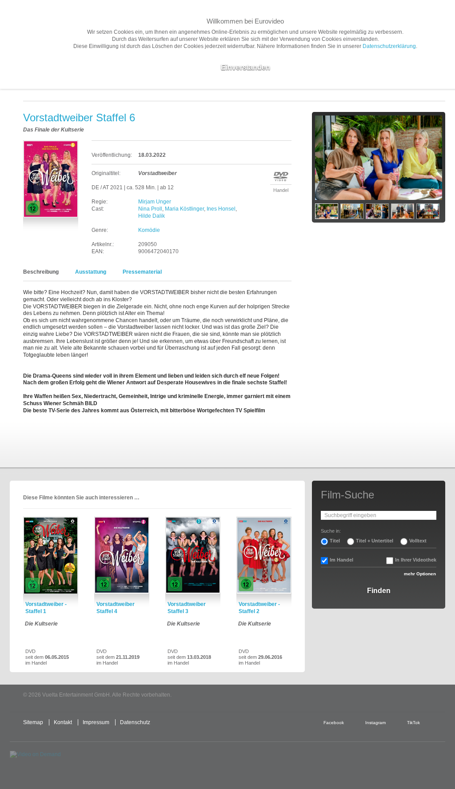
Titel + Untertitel (374, 540)
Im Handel (341, 559)
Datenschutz (135, 722)
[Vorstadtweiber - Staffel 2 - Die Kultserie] (263, 555)
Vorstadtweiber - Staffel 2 (259, 607)
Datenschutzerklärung (389, 46)
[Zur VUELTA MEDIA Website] (378, 695)
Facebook (333, 722)
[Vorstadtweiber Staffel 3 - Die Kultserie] (192, 555)
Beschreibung (41, 272)
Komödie (149, 230)
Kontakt (63, 722)
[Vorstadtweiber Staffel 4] (121, 555)
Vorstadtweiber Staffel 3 (187, 607)
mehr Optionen (420, 573)
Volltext (418, 540)
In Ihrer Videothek (415, 559)
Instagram (375, 722)
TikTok (413, 722)
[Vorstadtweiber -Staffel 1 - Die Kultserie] (50, 555)
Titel (335, 540)
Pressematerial (142, 272)
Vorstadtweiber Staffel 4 (115, 607)
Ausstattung (90, 272)
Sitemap (33, 722)
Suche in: (331, 531)
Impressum (96, 722)
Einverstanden (245, 67)
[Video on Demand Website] (51, 762)
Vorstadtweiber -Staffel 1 (46, 607)
